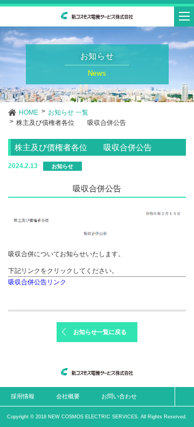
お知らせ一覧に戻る (100, 332)
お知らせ (62, 166)
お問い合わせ (119, 396)
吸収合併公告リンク (37, 282)
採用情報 (22, 396)
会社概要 (68, 396)
